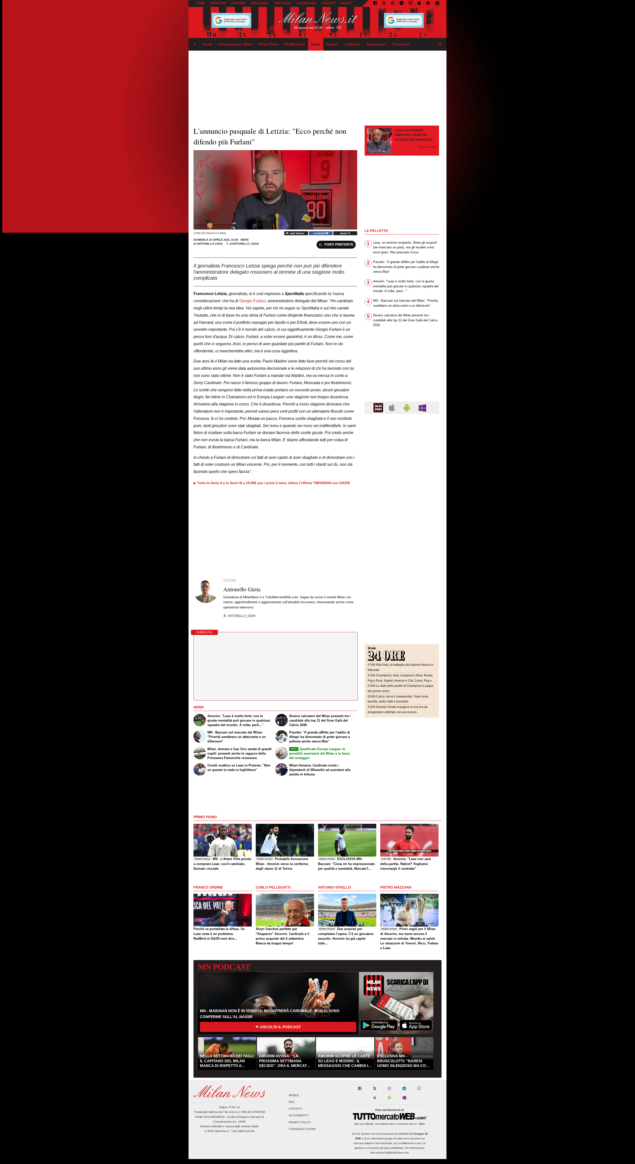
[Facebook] (375, 3)
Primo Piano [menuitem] (268, 44)
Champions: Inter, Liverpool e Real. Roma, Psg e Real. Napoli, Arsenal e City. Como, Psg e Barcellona (400, 680)
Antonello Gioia (210, 243)
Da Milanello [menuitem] (295, 44)
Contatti (295, 1108)
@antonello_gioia (244, 243)
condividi (319, 233)
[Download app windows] (437, 3)
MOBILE (346, 3)
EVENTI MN (218, 3)
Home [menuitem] (207, 44)
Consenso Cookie (302, 1129)
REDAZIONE (259, 3)
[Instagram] (392, 3)
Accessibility (299, 1115)
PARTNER (238, 3)
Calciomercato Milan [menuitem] (235, 44)
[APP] (379, 407)
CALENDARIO (306, 3)
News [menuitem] (315, 44)
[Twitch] (410, 3)
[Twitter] (384, 3)
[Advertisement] (402, 448)
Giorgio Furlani (252, 301)
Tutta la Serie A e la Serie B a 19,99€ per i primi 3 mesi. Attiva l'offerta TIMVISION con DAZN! (273, 483)
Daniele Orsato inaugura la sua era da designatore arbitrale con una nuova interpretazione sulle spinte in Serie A (398, 712)
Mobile (294, 1095)
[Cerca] (440, 44)
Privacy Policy (300, 1122)
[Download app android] (428, 3)
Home (200, 3)
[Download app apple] (419, 3)
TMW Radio (282, 3)
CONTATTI (328, 3)
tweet (344, 233)
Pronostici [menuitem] (401, 44)
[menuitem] (194, 44)
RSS (291, 1101)
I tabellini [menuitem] (352, 44)
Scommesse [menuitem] (376, 44)
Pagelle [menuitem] (332, 44)
